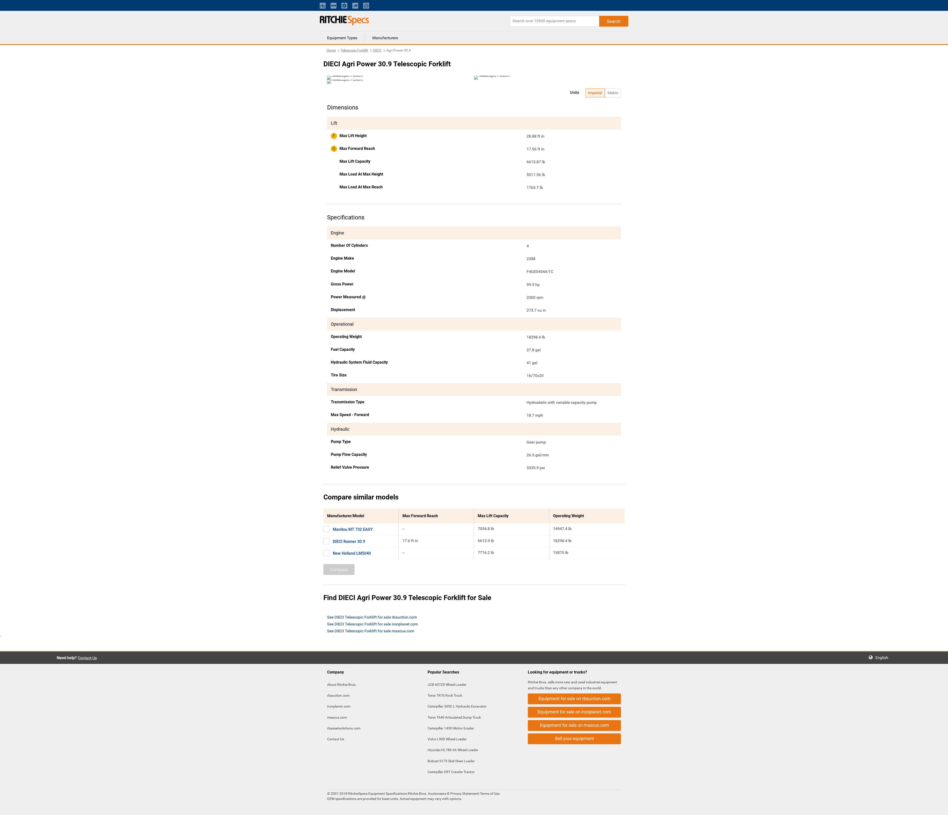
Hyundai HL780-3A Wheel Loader (453, 750)
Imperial (595, 92)
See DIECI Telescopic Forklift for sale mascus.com (370, 631)
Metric (613, 92)
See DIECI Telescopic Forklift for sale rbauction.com (372, 617)
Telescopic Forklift (354, 50)
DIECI (377, 50)
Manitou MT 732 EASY (353, 529)
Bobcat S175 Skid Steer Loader (451, 761)
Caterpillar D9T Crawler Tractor (451, 772)
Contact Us (87, 658)
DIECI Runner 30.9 (349, 541)
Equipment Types (342, 37)
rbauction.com (338, 695)
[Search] (613, 21)
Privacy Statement (464, 794)
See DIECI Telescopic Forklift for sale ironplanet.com (372, 624)
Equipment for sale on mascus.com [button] (574, 725)
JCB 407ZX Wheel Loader (447, 685)
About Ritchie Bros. (341, 685)
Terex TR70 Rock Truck (445, 695)
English (883, 657)
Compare (339, 569)
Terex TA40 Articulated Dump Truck (454, 717)
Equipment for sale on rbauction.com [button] (574, 698)
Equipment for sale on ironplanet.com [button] (574, 711)
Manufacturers (385, 37)
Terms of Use (489, 794)
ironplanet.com (338, 706)
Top (939, 807)
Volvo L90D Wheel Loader (447, 739)
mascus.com (337, 717)
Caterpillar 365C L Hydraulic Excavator (457, 706)
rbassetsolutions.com (343, 728)
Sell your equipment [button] (574, 738)
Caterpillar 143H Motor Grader (451, 728)
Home (331, 50)
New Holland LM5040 (352, 553)
